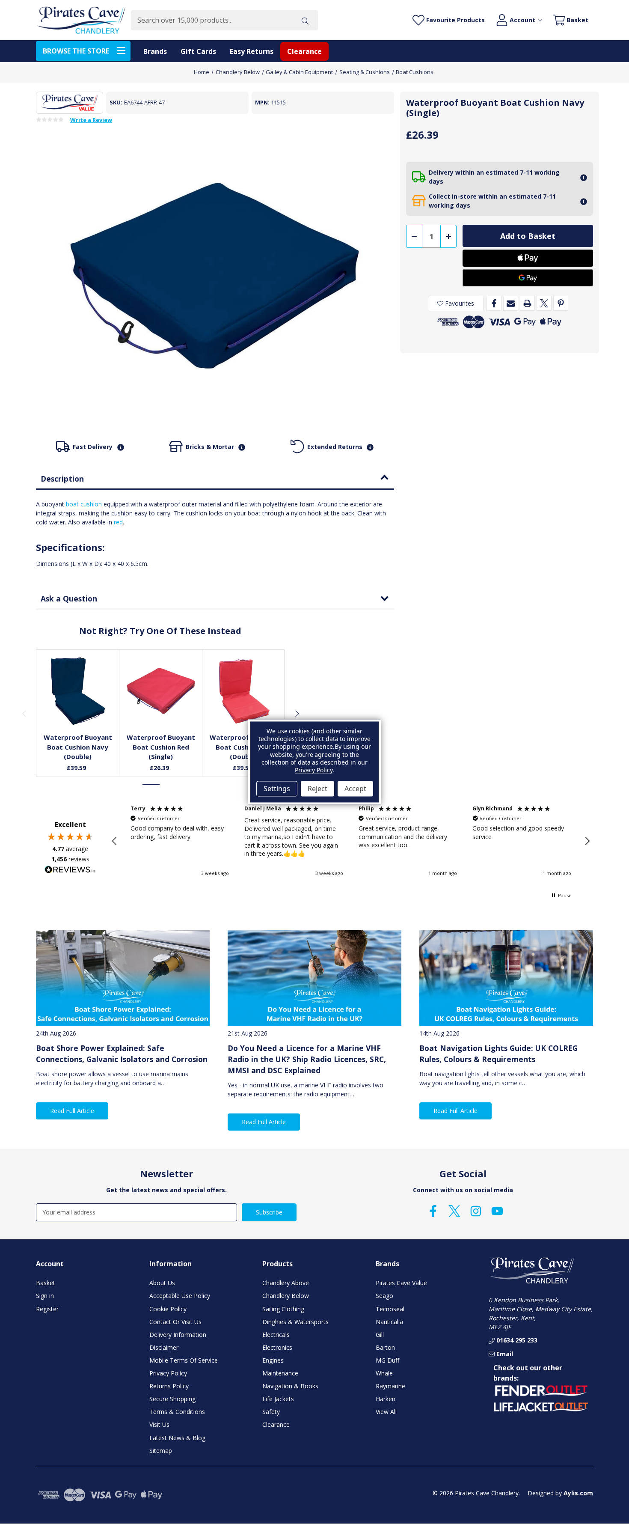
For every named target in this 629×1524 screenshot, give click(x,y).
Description (62, 478)
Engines (273, 1360)
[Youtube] (497, 1211)
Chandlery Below (285, 1296)
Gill (380, 1335)
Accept (355, 788)
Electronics (277, 1347)
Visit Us (159, 1424)
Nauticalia (389, 1322)
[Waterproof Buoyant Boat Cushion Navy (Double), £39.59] (77, 690)
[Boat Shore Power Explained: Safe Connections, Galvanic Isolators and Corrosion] (123, 978)
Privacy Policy (168, 1373)
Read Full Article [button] (72, 1111)
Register (47, 1309)
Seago (384, 1296)
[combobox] (211, 20)
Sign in (45, 1296)
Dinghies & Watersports (295, 1322)
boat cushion (84, 504)
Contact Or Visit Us (175, 1322)
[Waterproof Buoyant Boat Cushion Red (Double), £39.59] (243, 690)
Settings (277, 788)
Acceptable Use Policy (179, 1296)
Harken (385, 1399)
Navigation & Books (290, 1386)
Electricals (276, 1335)
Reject (317, 788)
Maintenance (280, 1373)
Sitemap (160, 1451)
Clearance (304, 51)
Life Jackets (278, 1399)
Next (297, 713)
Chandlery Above (285, 1283)
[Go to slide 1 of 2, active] (151, 784)
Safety (271, 1412)
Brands (155, 51)
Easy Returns (251, 51)
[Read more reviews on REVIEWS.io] (70, 871)
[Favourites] (78, 705)
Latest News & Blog (177, 1438)
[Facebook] (494, 303)
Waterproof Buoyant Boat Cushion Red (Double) (244, 747)
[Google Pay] (528, 277)
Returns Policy (169, 1386)
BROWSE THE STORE (76, 51)
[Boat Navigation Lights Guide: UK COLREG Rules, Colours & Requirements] (506, 978)
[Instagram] (476, 1211)
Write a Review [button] (91, 120)
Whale (384, 1373)
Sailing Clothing (283, 1309)
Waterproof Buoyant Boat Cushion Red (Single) (161, 747)
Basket (45, 1283)
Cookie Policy (168, 1309)
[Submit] (305, 20)
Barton (385, 1347)
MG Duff (387, 1360)
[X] (544, 303)
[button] (114, 841)
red (118, 522)
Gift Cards (198, 51)
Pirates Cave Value (401, 1283)
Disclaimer (163, 1347)
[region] (350, 841)
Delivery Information (177, 1335)
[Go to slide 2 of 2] (169, 784)
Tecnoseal (390, 1309)
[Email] (510, 303)
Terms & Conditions (177, 1412)
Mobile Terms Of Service (183, 1360)
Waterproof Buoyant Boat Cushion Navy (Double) (78, 747)
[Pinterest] (560, 303)
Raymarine (390, 1386)
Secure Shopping (172, 1399)
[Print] (527, 303)
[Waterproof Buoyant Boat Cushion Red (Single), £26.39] (160, 690)
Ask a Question (69, 598)
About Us (162, 1283)
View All (386, 1412)
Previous (24, 713)
